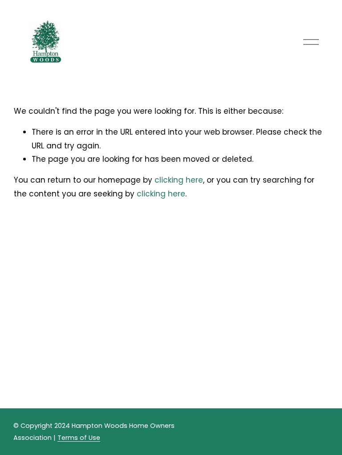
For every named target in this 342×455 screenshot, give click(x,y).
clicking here (179, 180)
